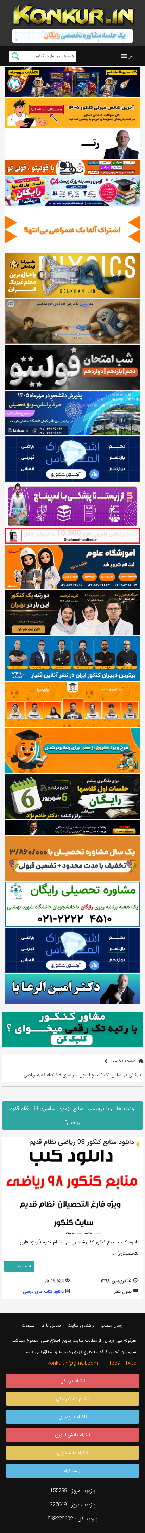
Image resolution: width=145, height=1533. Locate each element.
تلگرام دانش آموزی (72, 1435)
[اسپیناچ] (72, 505)
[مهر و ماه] (72, 82)
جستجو (15, 56)
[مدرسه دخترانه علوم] (72, 567)
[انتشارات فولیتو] (72, 367)
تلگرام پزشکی (72, 1381)
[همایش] (72, 612)
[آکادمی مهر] (72, 704)
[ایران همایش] (72, 904)
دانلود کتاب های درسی (43, 1291)
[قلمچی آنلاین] (72, 535)
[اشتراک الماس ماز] (72, 458)
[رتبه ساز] (72, 144)
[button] (131, 56)
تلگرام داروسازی (72, 1417)
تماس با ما (51, 1325)
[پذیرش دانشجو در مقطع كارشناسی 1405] (72, 413)
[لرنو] (72, 321)
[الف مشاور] (72, 750)
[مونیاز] (72, 658)
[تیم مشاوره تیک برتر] (72, 858)
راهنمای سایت (81, 1325)
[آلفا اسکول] (72, 229)
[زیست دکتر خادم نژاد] (72, 191)
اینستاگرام (72, 1471)
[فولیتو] (72, 167)
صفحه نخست (123, 1061)
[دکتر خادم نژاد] (72, 796)
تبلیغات (27, 1325)
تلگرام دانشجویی (72, 1453)
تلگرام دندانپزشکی (72, 1399)
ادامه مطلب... (19, 1266)
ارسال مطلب (112, 1325)
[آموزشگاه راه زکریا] (72, 827)
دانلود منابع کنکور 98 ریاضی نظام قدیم (82, 1142)
